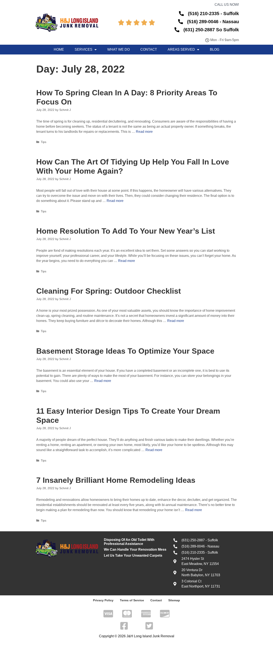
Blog (214, 49)
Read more (144, 131)
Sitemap (174, 600)
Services (83, 49)
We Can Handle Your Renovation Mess (135, 549)
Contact (148, 49)
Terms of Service (132, 600)
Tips (43, 142)
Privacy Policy (103, 600)
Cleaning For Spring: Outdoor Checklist (108, 291)
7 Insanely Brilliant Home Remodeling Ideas (115, 480)
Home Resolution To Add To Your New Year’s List (125, 231)
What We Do (118, 49)
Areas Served (181, 49)
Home (59, 49)
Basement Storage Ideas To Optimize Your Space (125, 351)
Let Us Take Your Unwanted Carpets (133, 555)
